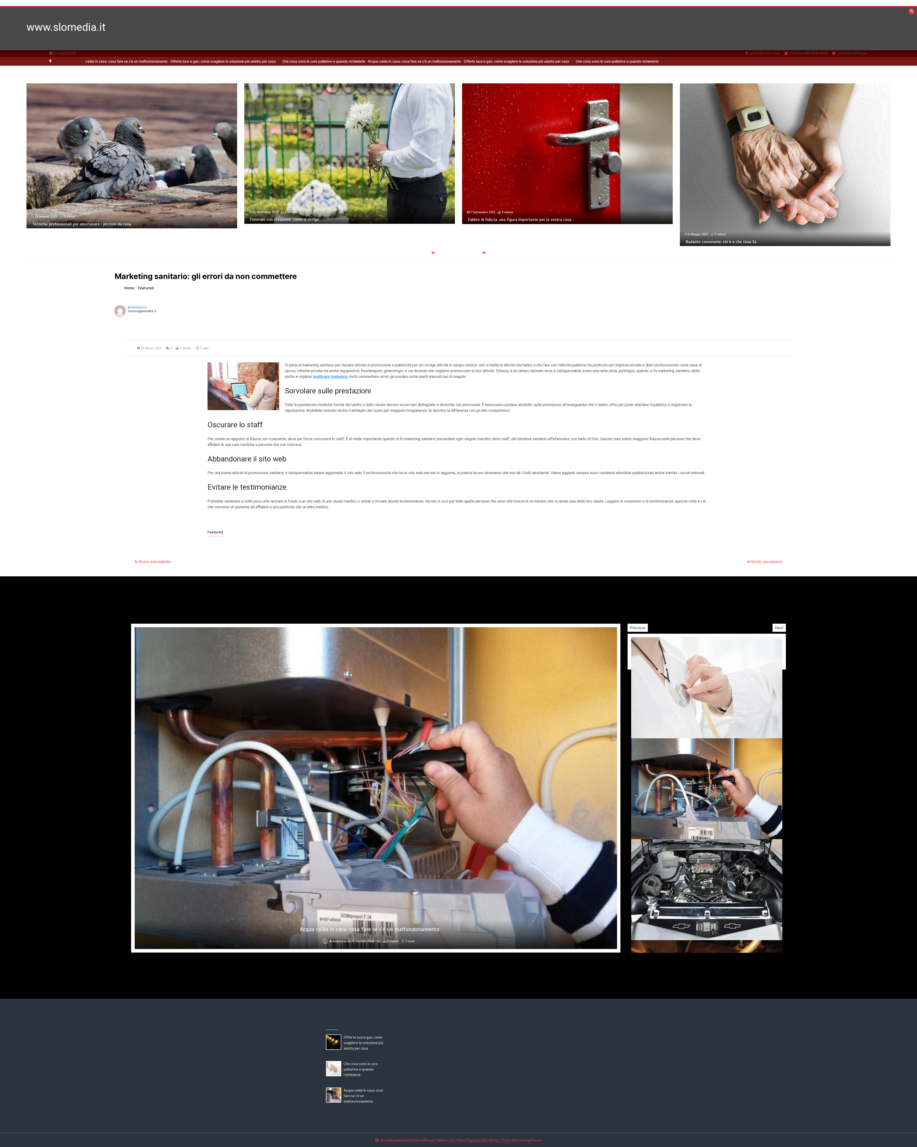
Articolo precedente (152, 561)
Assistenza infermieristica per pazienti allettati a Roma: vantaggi (369, 929)
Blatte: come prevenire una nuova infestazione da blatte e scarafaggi (529, 219)
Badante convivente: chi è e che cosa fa (285, 241)
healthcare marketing (330, 376)
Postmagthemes (529, 1140)
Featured (215, 532)
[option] (345, 61)
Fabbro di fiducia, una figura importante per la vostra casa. (84, 219)
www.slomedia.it (66, 27)
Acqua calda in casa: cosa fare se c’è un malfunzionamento (241, 61)
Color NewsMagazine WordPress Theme (479, 1140)
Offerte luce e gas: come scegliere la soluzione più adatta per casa (345, 61)
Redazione (139, 307)
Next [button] (779, 627)
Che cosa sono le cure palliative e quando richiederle (150, 61)
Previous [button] (637, 627)
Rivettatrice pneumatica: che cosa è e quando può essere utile (741, 219)
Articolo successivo (765, 561)
